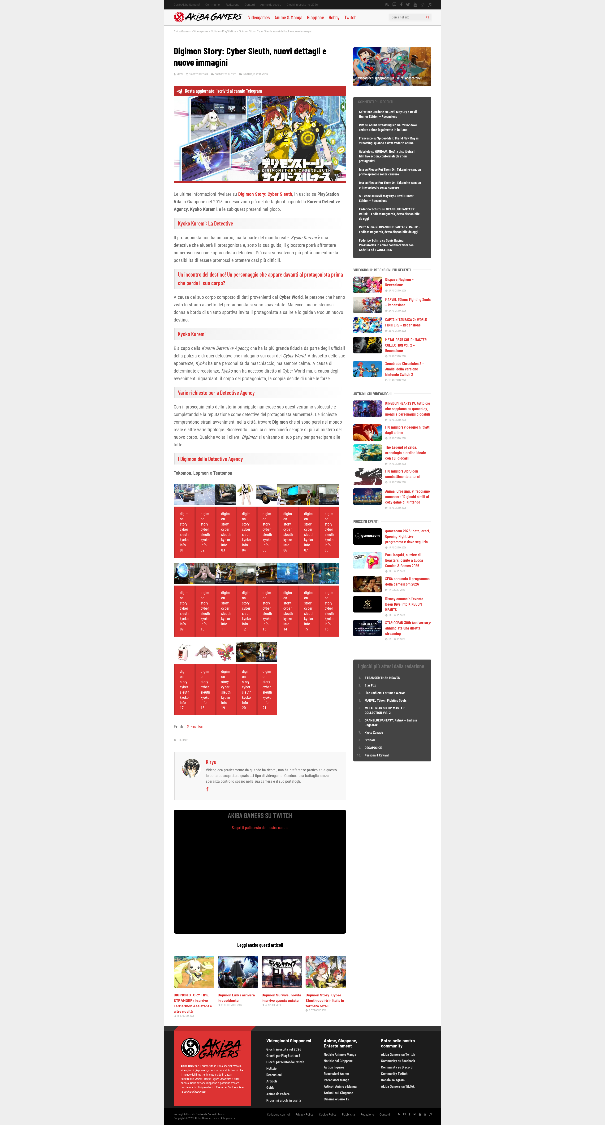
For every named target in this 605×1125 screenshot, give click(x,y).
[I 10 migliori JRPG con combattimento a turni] (367, 483)
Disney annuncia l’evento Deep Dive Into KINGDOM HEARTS (404, 604)
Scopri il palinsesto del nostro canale (260, 827)
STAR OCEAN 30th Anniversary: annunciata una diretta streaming (408, 628)
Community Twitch (394, 1074)
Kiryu (180, 74)
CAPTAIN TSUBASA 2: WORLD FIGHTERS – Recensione (406, 322)
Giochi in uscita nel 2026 (302, 4)
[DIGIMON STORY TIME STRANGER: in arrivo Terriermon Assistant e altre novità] (194, 986)
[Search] (427, 17)
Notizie (215, 31)
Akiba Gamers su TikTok (398, 1086)
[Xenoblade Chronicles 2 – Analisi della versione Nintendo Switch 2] (367, 375)
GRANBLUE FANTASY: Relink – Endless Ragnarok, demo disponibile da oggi (389, 214)
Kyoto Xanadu (374, 732)
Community (212, 4)
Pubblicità (348, 1114)
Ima (361, 169)
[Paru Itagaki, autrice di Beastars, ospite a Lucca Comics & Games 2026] (367, 567)
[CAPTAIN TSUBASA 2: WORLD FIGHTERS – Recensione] (367, 331)
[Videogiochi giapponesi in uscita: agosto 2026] (392, 84)
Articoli (271, 1081)
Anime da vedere (270, 4)
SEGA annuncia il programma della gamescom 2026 (407, 581)
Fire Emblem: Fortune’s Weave (385, 693)
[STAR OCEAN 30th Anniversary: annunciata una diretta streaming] (367, 635)
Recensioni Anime (336, 1074)
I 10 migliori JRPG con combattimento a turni (402, 473)
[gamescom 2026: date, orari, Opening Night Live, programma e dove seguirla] (367, 543)
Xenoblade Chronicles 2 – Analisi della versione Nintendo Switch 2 (404, 369)
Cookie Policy (327, 1114)
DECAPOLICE (373, 748)
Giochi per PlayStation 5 (283, 1056)
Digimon (183, 740)
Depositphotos (216, 1114)
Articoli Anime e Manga (340, 1086)
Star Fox (370, 685)
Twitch (350, 17)
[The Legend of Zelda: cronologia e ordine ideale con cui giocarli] (367, 459)
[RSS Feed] (387, 4)
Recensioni (274, 1075)
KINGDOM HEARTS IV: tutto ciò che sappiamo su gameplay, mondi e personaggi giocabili (407, 408)
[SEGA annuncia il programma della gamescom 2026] (367, 591)
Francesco (366, 138)
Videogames (259, 17)
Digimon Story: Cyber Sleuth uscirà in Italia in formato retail (325, 1000)
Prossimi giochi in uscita (283, 1100)
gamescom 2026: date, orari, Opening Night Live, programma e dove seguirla (407, 536)
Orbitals (370, 740)
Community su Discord (396, 1067)
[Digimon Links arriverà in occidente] (238, 986)
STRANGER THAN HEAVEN (382, 678)
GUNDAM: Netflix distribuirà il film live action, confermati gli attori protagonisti (387, 156)
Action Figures (334, 1067)
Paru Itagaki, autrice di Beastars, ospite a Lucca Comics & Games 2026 (404, 560)
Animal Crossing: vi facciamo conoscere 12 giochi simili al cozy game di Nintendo (407, 496)
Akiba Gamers (182, 31)
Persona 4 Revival (377, 755)
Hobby (334, 17)
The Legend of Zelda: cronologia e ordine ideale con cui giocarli (405, 452)
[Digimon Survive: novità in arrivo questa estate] (282, 986)
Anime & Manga (288, 17)
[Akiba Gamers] (208, 21)
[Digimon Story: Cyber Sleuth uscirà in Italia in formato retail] (326, 986)
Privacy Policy (304, 1114)
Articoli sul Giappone (338, 1093)
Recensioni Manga (336, 1080)
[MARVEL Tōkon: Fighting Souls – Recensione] (367, 311)
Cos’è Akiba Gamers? (187, 4)
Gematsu (195, 727)
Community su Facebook (398, 1061)
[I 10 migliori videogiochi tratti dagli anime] (367, 439)
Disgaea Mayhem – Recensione (399, 282)
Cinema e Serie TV (337, 1099)
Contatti (250, 4)
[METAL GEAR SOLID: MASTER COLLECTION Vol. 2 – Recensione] (367, 352)
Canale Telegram (393, 1080)
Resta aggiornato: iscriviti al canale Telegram (223, 91)
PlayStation (229, 31)
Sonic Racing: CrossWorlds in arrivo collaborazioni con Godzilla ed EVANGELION (386, 245)
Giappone (315, 17)
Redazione (232, 4)
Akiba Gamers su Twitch (398, 1054)
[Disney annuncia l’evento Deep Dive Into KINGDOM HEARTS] (367, 611)
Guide (270, 1088)
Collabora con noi (278, 1114)
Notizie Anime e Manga (340, 1054)
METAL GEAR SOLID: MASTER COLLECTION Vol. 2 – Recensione (406, 345)
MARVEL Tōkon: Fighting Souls (386, 700)
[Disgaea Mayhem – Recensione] (367, 291)
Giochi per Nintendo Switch (285, 1062)
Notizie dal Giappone (338, 1061)
